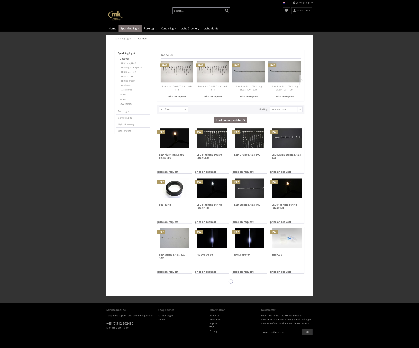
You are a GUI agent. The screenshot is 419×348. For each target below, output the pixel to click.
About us (214, 315)
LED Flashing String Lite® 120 (284, 206)
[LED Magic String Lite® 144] (287, 138)
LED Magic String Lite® (131, 67)
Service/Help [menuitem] (302, 2)
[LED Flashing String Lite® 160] (212, 188)
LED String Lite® (128, 63)
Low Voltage (126, 103)
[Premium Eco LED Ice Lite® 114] (213, 71)
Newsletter (215, 319)
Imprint (214, 323)
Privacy (213, 331)
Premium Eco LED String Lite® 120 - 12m (285, 88)
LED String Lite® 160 (247, 204)
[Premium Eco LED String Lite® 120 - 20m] (248, 71)
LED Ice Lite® (127, 76)
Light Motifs (124, 130)
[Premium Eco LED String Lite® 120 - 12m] (284, 71)
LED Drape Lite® (129, 72)
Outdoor (124, 58)
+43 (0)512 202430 (119, 323)
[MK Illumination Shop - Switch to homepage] (116, 15)
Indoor (123, 99)
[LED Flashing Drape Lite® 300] (212, 138)
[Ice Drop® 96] (212, 238)
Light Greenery (126, 124)
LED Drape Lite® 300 (247, 154)
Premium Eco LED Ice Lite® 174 (177, 88)
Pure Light (123, 111)
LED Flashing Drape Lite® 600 (171, 156)
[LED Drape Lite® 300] (249, 138)
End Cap (277, 254)
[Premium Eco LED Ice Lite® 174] (177, 71)
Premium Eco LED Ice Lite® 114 (213, 88)
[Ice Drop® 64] (249, 238)
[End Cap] (287, 238)
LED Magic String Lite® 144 (286, 156)
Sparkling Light (126, 53)
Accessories (126, 89)
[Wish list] (286, 10)
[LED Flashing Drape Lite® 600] (174, 138)
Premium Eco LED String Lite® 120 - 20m (249, 88)
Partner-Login (165, 315)
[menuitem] (201, 10)
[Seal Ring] (174, 188)
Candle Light (125, 117)
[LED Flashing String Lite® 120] (287, 188)
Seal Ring (165, 204)
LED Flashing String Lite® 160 (209, 206)
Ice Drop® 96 (205, 254)
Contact (162, 319)
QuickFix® (125, 85)
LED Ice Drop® (128, 81)
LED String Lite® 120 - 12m (173, 256)
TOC (212, 327)
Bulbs (123, 94)
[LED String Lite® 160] (249, 188)
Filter (167, 109)
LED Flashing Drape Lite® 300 (209, 156)
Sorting (263, 109)
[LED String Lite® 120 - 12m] (174, 238)
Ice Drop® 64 (242, 254)
